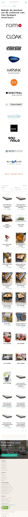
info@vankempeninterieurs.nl (8, 504)
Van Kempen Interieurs (6, 6)
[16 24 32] (7, 189)
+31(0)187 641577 (5, 503)
